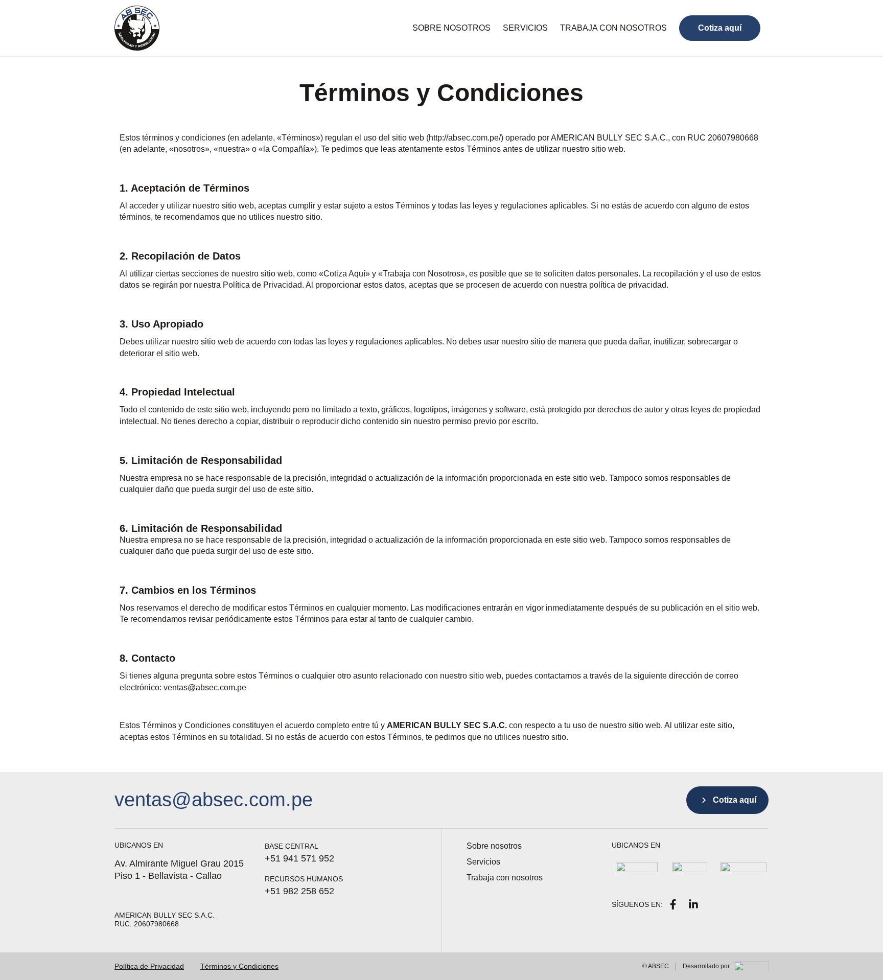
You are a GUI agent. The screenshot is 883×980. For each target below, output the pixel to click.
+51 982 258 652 (299, 891)
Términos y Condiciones (239, 966)
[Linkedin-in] (693, 904)
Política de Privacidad (149, 966)
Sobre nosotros (451, 28)
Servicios (525, 28)
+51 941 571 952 (299, 858)
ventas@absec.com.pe (213, 799)
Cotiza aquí (719, 28)
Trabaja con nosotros (613, 28)
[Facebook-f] (673, 904)
